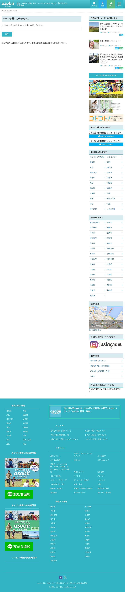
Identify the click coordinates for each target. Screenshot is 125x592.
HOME (94, 5)
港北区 (109, 178)
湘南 (110, 5)
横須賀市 (93, 238)
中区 (108, 193)
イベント (77, 476)
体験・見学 (78, 484)
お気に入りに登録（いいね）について (64, 439)
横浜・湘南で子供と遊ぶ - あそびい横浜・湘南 (8, 4)
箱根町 (109, 285)
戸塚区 (92, 193)
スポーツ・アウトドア (58, 480)
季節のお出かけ (103, 488)
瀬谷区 (109, 183)
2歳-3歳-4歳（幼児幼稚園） (100, 366)
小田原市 (93, 259)
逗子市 (92, 243)
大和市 (92, 248)
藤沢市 (109, 222)
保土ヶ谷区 (111, 198)
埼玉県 (109, 290)
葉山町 (92, 274)
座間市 (92, 254)
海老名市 (110, 248)
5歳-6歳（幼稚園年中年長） (100, 371)
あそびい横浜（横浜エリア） (95, 431)
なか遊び (100, 472)
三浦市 (109, 238)
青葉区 (92, 162)
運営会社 (72, 583)
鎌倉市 (109, 228)
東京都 (92, 296)
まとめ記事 (111, 209)
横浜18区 (93, 209)
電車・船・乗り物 (104, 492)
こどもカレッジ (103, 460)
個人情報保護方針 (82, 583)
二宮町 (92, 269)
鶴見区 (109, 188)
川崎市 (92, 264)
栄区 (91, 183)
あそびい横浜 (58, 587)
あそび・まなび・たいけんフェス (83, 455)
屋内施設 (53, 492)
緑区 (91, 204)
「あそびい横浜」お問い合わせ (96, 439)
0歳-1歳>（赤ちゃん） (98, 360)
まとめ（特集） (56, 476)
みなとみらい (112, 157)
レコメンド (101, 480)
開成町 (109, 280)
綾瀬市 (87, 523)
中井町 (52, 544)
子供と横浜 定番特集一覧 (59, 435)
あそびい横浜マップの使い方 (95, 435)
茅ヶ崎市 (93, 228)
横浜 (102, 6)
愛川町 (109, 269)
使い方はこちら (95, 330)
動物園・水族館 (56, 488)
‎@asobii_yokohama (107, 136)
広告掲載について (62, 583)
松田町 (92, 285)
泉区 (91, 167)
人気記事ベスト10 (57, 484)
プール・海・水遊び (81, 480)
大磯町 (109, 274)
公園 (99, 484)
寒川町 (92, 280)
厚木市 (109, 243)
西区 (91, 198)
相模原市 (110, 259)
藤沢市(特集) (94, 222)
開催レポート (79, 472)
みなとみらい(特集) (97, 157)
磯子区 (109, 167)
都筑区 (92, 188)
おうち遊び (101, 456)
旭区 (108, 162)
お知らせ (77, 460)
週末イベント (55, 456)
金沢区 (109, 172)
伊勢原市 (110, 254)
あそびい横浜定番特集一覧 (106, 75)
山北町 (52, 552)
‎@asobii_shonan (107, 144)
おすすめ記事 (55, 460)
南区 (108, 204)
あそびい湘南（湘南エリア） (61, 431)
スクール (100, 476)
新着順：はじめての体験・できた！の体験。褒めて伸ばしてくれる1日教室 (60, 468)
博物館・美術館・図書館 (83, 488)
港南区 (92, 178)
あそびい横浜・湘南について (46, 583)
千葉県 (92, 290)
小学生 (92, 376)
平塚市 (92, 233)
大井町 (109, 264)
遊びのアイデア (79, 492)
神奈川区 (93, 172)
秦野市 (109, 233)
